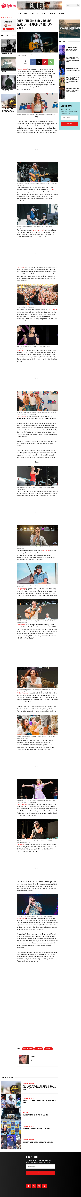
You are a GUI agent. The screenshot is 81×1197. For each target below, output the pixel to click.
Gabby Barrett (21, 350)
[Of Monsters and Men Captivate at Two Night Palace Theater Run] (62, 49)
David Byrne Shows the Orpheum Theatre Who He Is (73, 69)
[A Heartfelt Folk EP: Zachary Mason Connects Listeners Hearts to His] (8, 79)
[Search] (78, 5)
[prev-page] (60, 98)
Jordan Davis (21, 918)
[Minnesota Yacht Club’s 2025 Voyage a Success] (11, 1141)
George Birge (21, 589)
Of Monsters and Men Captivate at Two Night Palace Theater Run (72, 49)
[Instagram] (7, 29)
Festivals (10, 17)
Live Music (39, 1049)
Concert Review (28, 1083)
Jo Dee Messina (22, 693)
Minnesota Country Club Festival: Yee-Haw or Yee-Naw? (39, 1101)
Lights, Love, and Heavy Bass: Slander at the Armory (8, 69)
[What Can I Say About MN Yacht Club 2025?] (11, 1127)
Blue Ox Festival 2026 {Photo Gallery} (35, 1115)
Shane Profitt (52, 310)
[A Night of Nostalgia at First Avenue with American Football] (8, 43)
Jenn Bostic (46, 551)
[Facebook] (4, 29)
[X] (9, 29)
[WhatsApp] (51, 62)
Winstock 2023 (22, 69)
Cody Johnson (21, 416)
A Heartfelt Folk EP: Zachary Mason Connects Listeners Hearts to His (7, 88)
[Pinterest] (45, 62)
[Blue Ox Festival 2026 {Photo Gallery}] (11, 1114)
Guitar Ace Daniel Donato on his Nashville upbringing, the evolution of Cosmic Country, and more (72, 79)
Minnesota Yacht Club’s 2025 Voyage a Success (38, 1142)
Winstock (48, 1049)
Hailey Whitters (22, 804)
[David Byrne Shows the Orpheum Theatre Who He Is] (62, 69)
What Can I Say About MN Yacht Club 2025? (36, 1128)
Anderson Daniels (39, 230)
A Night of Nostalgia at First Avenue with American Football (8, 51)
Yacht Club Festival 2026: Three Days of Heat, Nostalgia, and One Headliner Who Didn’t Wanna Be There (8, 109)
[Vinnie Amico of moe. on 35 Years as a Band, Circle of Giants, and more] (62, 90)
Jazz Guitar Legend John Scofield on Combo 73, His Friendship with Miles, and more (72, 59)
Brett (10, 25)
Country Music (27, 1049)
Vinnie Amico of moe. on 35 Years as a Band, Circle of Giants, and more (72, 90)
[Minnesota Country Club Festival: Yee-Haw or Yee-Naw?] (11, 1100)
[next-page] (63, 98)
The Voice (52, 190)
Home (2, 17)
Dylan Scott (21, 845)
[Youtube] (12, 29)
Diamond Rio (21, 625)
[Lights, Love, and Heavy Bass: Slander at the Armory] (8, 61)
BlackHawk (20, 267)
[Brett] (6, 25)
